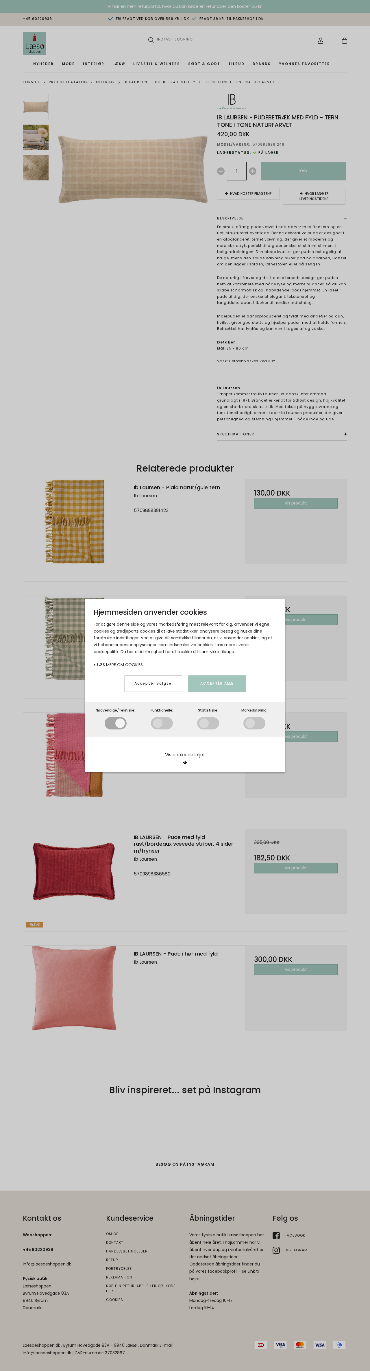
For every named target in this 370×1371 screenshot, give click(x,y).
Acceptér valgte (153, 683)
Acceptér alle (217, 683)
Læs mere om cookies (119, 665)
